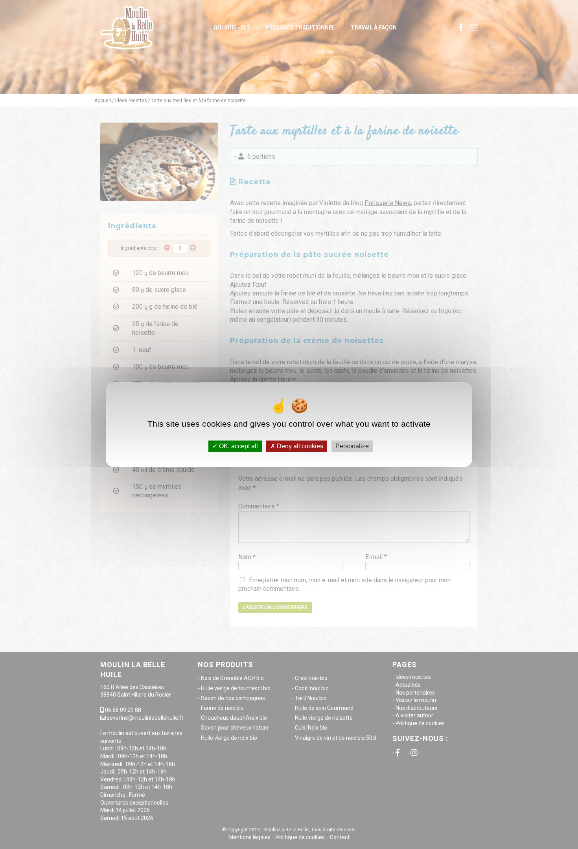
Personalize (352, 446)
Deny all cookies (299, 446)
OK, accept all (237, 446)
